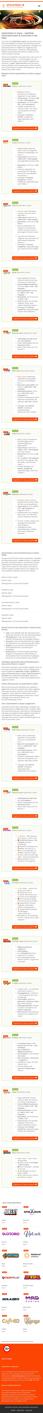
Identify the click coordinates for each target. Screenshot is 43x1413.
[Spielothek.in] (13, 6)
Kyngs (20, 278)
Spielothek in (5, 1341)
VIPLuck (20, 211)
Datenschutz (20, 1410)
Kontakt (13, 1410)
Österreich (14, 1341)
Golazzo (20, 92)
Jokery (20, 439)
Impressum (28, 1410)
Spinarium (21, 500)
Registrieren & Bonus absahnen (24, 128)
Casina (20, 148)
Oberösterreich (23, 1341)
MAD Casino (22, 377)
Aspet (29, 86)
